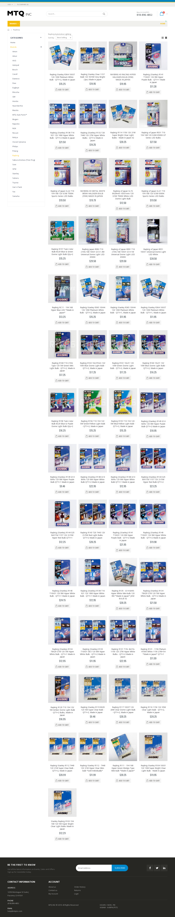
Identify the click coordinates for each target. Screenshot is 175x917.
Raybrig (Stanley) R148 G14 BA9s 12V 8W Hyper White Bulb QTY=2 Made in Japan (93, 479)
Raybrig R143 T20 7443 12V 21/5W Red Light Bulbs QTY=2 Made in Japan (92, 535)
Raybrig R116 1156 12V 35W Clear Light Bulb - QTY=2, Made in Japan (153, 710)
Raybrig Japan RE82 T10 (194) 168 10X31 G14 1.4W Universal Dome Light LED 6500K (92, 253)
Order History (79, 887)
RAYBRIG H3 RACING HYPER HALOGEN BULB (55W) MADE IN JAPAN (123, 77)
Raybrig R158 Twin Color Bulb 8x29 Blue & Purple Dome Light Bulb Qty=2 (62, 424)
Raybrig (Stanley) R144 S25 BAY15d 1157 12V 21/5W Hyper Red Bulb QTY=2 (153, 479)
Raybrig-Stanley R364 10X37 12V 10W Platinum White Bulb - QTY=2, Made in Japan (62, 77)
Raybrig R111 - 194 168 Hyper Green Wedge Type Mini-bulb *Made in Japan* (123, 768)
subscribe (120, 868)
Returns (77, 890)
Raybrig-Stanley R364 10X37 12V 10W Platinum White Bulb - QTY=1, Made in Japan (153, 310)
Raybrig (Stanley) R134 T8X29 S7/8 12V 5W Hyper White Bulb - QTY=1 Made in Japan (62, 653)
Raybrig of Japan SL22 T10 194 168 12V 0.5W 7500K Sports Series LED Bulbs (62, 193)
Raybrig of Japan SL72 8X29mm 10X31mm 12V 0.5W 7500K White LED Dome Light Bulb (123, 195)
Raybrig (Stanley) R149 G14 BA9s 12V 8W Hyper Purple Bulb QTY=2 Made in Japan (153, 424)
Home (9, 30)
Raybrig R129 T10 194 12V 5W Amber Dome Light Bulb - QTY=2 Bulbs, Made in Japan (62, 711)
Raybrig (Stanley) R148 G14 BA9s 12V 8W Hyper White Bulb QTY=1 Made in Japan (123, 479)
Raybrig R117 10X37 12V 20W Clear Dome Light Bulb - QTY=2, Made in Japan (122, 710)
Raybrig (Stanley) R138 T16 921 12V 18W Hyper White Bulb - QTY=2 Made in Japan (62, 135)
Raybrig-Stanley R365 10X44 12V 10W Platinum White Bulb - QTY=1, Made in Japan (123, 310)
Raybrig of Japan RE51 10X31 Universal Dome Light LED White (153, 252)
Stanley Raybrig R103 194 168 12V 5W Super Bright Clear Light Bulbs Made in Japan (62, 825)
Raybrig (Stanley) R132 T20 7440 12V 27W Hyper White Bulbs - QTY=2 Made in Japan (93, 136)
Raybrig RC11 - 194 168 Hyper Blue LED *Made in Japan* (62, 310)
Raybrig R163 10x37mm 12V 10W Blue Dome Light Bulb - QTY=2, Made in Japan (92, 365)
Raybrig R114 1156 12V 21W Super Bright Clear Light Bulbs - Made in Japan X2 (122, 135)
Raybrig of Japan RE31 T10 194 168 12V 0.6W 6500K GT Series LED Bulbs (153, 135)
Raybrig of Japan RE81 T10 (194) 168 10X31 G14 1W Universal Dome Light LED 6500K (123, 253)
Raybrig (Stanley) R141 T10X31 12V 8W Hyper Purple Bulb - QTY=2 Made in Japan (123, 536)
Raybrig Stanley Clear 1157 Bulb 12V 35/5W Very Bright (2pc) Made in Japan (92, 77)
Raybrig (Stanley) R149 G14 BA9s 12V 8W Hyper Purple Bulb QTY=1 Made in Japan (62, 479)
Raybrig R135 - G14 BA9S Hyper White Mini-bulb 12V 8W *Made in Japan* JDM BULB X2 (123, 594)
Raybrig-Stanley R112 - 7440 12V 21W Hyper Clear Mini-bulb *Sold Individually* (92, 768)
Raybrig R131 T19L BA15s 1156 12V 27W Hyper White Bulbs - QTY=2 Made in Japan (123, 653)
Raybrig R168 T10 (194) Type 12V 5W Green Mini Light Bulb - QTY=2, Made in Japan (62, 367)
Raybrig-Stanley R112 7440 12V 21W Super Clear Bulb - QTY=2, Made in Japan (62, 768)
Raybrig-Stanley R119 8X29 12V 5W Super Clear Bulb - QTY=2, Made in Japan (93, 710)
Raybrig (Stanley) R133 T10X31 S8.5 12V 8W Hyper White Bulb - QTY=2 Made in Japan (92, 653)
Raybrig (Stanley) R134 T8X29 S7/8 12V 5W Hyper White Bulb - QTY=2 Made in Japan (153, 594)
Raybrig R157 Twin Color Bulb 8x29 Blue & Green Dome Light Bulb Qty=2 (62, 252)
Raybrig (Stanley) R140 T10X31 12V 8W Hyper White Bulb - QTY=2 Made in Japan (153, 535)
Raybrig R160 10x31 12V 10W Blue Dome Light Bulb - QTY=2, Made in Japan (153, 365)
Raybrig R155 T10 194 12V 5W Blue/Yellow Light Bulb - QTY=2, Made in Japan (123, 424)
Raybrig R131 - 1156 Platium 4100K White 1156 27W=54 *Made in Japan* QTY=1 (153, 652)
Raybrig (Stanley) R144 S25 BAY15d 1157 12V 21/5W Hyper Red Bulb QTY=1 (62, 535)
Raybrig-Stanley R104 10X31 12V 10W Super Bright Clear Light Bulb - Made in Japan (153, 768)
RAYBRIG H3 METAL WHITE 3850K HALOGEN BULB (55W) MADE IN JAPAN (92, 193)
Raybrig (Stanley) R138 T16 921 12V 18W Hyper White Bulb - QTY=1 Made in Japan (92, 593)
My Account (53, 893)
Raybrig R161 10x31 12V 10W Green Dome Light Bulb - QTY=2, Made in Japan (123, 365)
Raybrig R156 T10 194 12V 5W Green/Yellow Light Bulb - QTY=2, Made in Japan (92, 424)
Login (76, 893)
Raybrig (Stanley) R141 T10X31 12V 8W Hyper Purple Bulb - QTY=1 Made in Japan (153, 78)
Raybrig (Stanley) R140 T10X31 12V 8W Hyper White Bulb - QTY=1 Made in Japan (62, 593)
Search (104, 13)
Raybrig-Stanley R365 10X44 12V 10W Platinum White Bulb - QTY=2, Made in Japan (92, 310)
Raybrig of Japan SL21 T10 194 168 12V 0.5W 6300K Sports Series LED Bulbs (153, 193)
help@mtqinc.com (15, 911)
